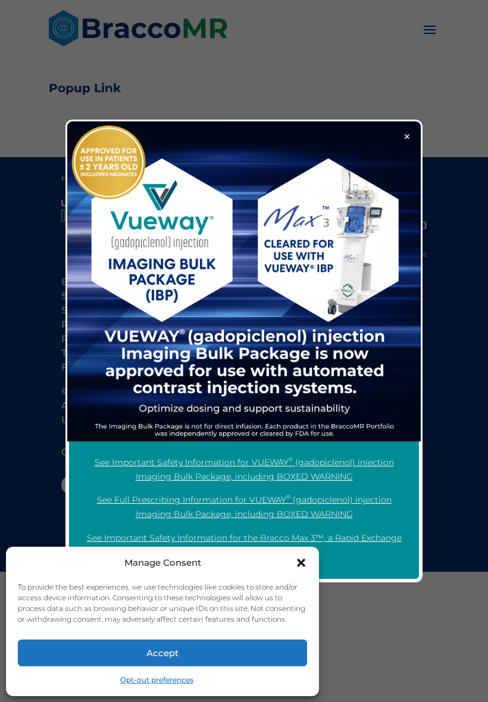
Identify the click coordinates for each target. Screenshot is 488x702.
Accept (162, 653)
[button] (301, 563)
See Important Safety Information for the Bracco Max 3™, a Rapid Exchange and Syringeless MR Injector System (244, 544)
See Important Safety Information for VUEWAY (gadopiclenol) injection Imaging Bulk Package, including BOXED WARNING (244, 469)
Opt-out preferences (156, 679)
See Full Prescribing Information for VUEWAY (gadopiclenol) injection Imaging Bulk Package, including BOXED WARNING (244, 506)
